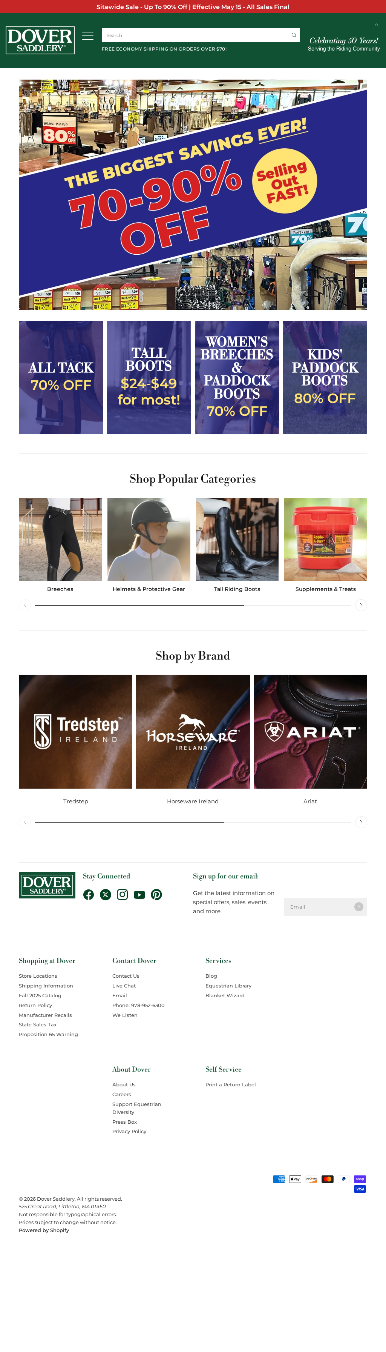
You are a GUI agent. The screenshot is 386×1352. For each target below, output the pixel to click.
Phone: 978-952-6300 (138, 1005)
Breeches (60, 589)
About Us (124, 1084)
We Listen (125, 1015)
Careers (121, 1094)
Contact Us (125, 976)
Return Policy (35, 1005)
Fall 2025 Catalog (40, 995)
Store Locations (38, 976)
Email (119, 995)
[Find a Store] (350, 26)
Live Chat (124, 986)
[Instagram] (125, 894)
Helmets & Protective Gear (149, 589)
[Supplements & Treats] (325, 539)
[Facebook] (91, 894)
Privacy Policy (129, 1131)
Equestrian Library (228, 986)
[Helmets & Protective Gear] (148, 539)
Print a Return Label (230, 1084)
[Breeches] (60, 539)
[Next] (361, 605)
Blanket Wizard (225, 995)
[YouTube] (142, 895)
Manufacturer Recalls (45, 1015)
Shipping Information (46, 986)
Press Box (124, 1122)
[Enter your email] (358, 906)
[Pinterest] (159, 895)
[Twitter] (108, 894)
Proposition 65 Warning (48, 1034)
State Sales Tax (38, 1024)
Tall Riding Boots (237, 589)
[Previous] (25, 605)
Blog (211, 976)
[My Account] (362, 26)
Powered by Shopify (44, 1230)
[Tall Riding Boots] (237, 539)
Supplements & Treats (326, 589)
